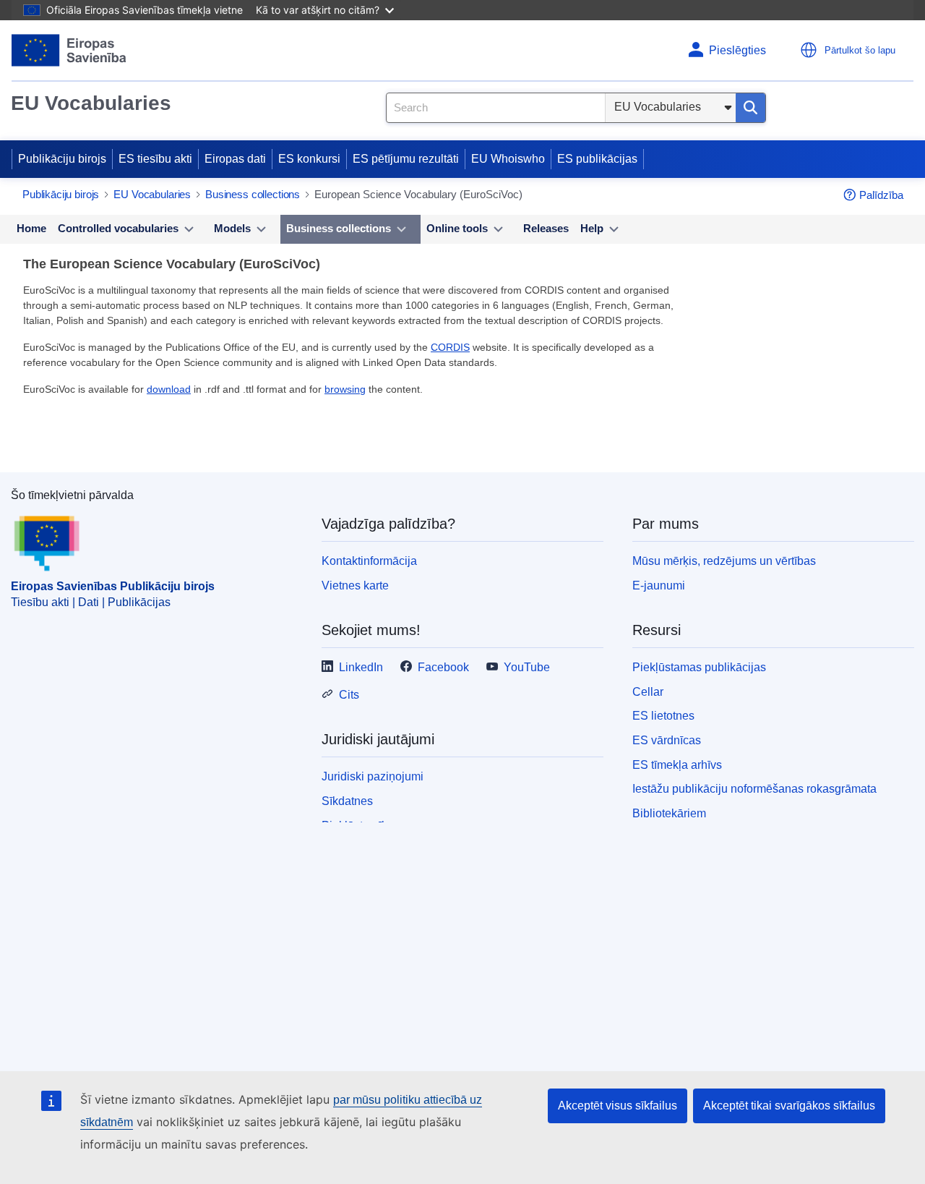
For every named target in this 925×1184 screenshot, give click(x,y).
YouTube (527, 667)
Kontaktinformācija (369, 561)
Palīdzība (881, 195)
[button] (808, 50)
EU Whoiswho (508, 159)
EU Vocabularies (91, 103)
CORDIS (450, 347)
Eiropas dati (235, 159)
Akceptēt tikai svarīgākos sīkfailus (789, 1105)
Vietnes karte (355, 585)
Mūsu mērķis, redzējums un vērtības (724, 561)
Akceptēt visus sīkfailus (617, 1105)
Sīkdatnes (347, 801)
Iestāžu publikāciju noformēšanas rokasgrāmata (754, 789)
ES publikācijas (597, 159)
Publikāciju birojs (62, 159)
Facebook (443, 667)
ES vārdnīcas (666, 740)
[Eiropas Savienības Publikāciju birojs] (69, 50)
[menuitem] (31, 229)
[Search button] (750, 107)
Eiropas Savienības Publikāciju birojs (113, 586)
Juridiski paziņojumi (372, 776)
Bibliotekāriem (669, 813)
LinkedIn (361, 667)
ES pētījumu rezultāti (406, 159)
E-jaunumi (658, 585)
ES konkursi (309, 159)
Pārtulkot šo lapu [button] (860, 50)
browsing (345, 389)
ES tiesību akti (155, 159)
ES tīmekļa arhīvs (677, 765)
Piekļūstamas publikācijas (699, 667)
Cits (349, 695)
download (169, 389)
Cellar (647, 692)
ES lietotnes (663, 716)
